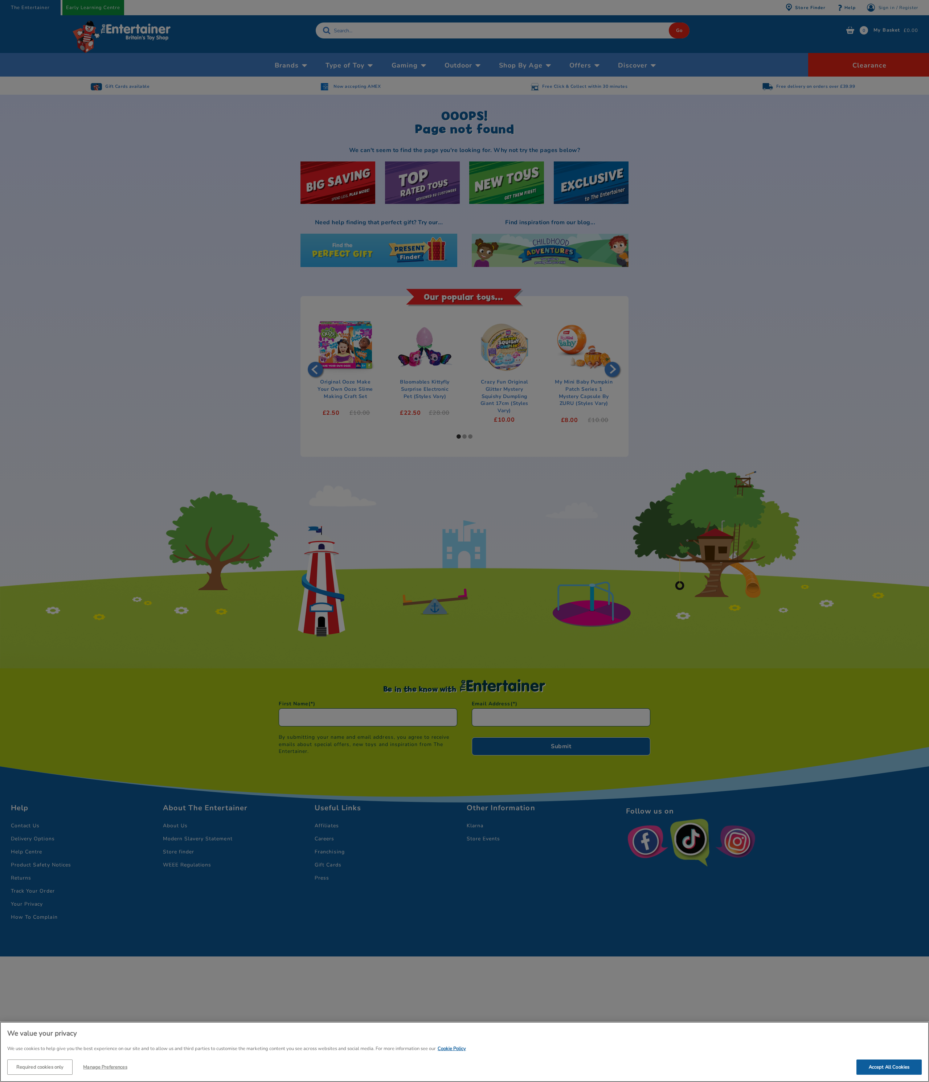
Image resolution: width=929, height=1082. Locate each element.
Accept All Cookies (889, 1066)
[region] (464, 1052)
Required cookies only (40, 1066)
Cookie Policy (452, 1048)
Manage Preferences (105, 1066)
